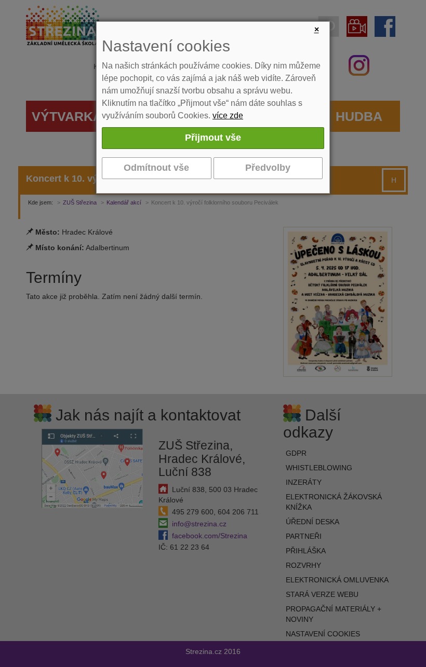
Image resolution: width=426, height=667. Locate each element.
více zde (227, 115)
